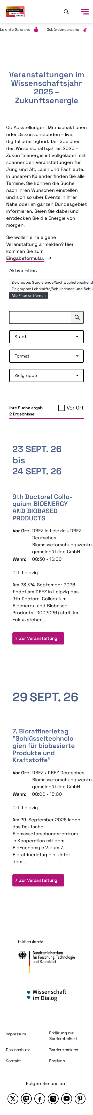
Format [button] (21, 356)
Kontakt (13, 1061)
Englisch (57, 1061)
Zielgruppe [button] (25, 375)
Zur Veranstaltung (41, 638)
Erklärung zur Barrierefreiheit (63, 1035)
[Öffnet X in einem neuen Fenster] (12, 1098)
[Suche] (66, 11)
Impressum (16, 1034)
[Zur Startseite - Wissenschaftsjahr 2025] (15, 11)
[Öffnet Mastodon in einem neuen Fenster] (26, 1098)
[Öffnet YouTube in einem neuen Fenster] (66, 1098)
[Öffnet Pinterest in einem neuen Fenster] (80, 1098)
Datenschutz (18, 1049)
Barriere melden (63, 1049)
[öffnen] (85, 11)
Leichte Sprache (15, 29)
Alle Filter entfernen (29, 295)
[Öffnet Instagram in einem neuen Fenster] (53, 1098)
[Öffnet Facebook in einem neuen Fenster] (39, 1098)
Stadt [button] (20, 336)
